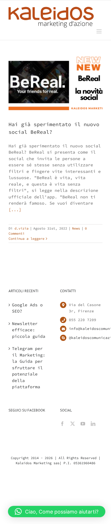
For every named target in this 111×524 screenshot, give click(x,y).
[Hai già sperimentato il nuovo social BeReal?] (55, 85)
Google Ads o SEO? (27, 308)
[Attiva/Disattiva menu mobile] (99, 31)
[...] (15, 209)
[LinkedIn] (93, 423)
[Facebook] (62, 423)
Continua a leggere (26, 238)
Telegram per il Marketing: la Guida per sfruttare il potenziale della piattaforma (28, 367)
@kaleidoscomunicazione (85, 337)
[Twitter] (72, 423)
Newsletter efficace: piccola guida (28, 330)
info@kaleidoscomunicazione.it (85, 328)
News (76, 228)
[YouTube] (83, 423)
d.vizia (21, 228)
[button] (56, 511)
